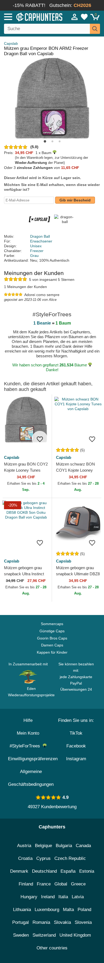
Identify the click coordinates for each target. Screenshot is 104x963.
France (44, 884)
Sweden (21, 935)
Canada (83, 845)
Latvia (78, 896)
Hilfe (28, 720)
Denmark (19, 871)
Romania (41, 922)
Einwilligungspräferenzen (33, 758)
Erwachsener (41, 241)
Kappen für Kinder (52, 652)
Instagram (76, 758)
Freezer (36, 251)
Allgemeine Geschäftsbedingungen (31, 778)
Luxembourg (47, 909)
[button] (45, 141)
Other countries (52, 947)
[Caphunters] (30, 16)
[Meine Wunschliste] (84, 17)
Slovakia (62, 922)
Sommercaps (52, 624)
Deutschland (44, 871)
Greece (78, 884)
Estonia (86, 871)
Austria (24, 845)
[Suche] (95, 29)
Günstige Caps (52, 631)
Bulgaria (64, 845)
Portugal (20, 922)
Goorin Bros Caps (52, 638)
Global (60, 884)
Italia (63, 896)
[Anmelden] (74, 17)
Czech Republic (70, 858)
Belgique (43, 845)
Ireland (48, 896)
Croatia (25, 858)
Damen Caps (52, 645)
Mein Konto (28, 733)
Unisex (36, 246)
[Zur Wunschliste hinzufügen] (40, 439)
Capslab (11, 43)
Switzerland (44, 935)
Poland (84, 909)
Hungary (29, 896)
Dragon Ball (40, 236)
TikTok (76, 733)
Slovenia (83, 922)
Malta (68, 909)
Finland (26, 884)
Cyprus (43, 858)
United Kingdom (75, 935)
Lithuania (22, 909)
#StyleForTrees (26, 745)
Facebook (76, 745)
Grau (34, 255)
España (68, 871)
